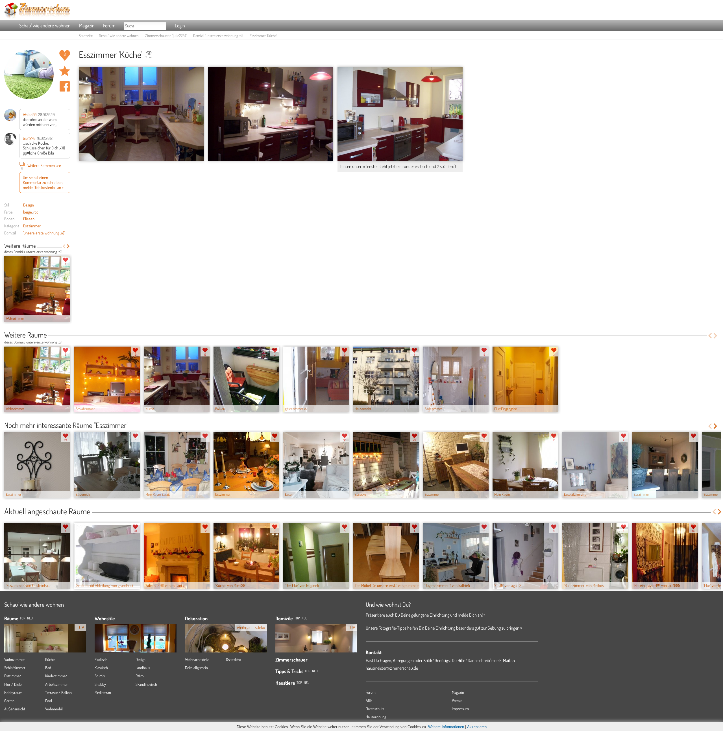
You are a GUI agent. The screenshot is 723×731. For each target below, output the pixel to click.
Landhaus (143, 667)
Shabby (100, 684)
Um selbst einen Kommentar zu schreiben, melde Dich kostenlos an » (43, 182)
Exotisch (101, 659)
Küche (50, 659)
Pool (48, 700)
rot (35, 211)
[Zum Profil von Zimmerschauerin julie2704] (29, 74)
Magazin (87, 25)
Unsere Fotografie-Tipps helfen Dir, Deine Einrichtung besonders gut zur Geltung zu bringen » (444, 628)
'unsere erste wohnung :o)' (44, 232)
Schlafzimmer (14, 667)
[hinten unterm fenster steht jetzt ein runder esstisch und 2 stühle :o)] (400, 114)
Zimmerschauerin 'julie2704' (166, 35)
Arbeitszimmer (56, 684)
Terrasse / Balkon (58, 692)
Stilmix (100, 675)
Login (180, 25)
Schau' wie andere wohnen (45, 25)
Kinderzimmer (56, 675)
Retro (140, 675)
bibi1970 (29, 138)
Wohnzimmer (14, 659)
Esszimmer (32, 225)
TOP (22, 618)
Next (68, 246)
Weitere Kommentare (41, 166)
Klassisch (101, 667)
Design (28, 204)
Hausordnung (376, 716)
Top (297, 618)
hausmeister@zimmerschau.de (392, 668)
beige (27, 211)
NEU (30, 618)
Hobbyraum (13, 692)
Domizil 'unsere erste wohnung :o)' (218, 35)
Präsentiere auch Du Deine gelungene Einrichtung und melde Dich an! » (425, 615)
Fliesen (28, 218)
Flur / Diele (12, 684)
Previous (64, 246)
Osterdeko (233, 659)
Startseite (86, 35)
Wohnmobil (54, 708)
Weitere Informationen (446, 727)
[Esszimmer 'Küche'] (141, 114)
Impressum (460, 708)
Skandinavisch (146, 684)
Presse (456, 700)
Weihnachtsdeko (197, 659)
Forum (109, 25)
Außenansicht (14, 708)
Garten (9, 700)
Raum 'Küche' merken (64, 71)
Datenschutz (375, 708)
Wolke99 (29, 114)
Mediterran (103, 692)
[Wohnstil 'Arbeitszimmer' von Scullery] (136, 646)
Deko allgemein (196, 667)
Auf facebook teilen (64, 86)
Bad (48, 667)
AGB (369, 700)
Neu (304, 618)
